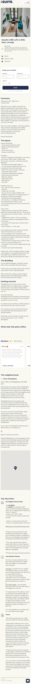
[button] (15, 468)
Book (15, 87)
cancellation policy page (16, 611)
